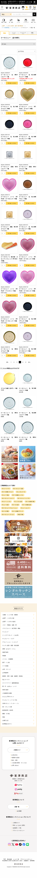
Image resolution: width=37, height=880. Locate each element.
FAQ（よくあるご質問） (19, 825)
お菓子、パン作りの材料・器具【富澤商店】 (13, 25)
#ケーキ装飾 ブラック (17, 511)
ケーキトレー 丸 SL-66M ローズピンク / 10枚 (27, 228)
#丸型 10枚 (20, 514)
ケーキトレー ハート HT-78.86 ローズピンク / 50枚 (27, 290)
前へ (8, 362)
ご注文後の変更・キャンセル (19, 763)
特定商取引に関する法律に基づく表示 (12, 860)
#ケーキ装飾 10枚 (30, 501)
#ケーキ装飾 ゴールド (7, 492)
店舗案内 (26, 860)
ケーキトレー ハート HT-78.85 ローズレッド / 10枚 (9, 320)
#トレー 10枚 (5, 495)
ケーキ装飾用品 (5, 27)
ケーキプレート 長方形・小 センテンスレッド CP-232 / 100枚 (9, 259)
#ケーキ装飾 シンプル (17, 495)
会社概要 (19, 811)
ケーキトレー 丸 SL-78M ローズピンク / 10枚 (27, 350)
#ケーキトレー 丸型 (18, 488)
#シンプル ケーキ (21, 492)
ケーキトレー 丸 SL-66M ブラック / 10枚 (9, 137)
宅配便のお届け (15, 757)
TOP (4, 859)
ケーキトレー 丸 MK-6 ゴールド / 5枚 (9, 350)
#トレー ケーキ (6, 488)
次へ (29, 362)
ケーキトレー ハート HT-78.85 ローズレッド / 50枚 (27, 258)
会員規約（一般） (17, 828)
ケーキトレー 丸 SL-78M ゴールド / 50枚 (9, 107)
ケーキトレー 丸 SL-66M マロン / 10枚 (27, 198)
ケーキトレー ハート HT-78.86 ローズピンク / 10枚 (9, 198)
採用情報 (32, 860)
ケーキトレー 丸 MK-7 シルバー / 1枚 (9, 76)
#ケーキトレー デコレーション (9, 508)
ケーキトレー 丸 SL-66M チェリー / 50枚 (27, 76)
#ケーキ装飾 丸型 (26, 504)
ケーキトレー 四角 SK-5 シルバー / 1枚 (9, 167)
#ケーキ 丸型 (15, 504)
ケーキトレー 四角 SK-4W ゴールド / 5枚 (9, 228)
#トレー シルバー (25, 508)
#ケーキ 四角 (5, 511)
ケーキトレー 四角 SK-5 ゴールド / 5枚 (27, 167)
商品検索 (9, 859)
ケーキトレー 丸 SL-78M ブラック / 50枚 (27, 320)
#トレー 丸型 (5, 504)
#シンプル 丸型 (18, 501)
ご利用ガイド (16, 822)
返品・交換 (14, 760)
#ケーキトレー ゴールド (8, 514)
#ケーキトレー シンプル (24, 498)
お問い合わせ (15, 765)
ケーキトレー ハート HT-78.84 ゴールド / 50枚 (27, 107)
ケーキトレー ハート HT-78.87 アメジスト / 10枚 (9, 290)
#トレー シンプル (6, 501)
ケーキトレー (15, 27)
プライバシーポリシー (19, 830)
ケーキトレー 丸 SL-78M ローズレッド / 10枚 (27, 137)
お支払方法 (14, 755)
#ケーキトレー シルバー (8, 498)
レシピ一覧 (16, 859)
